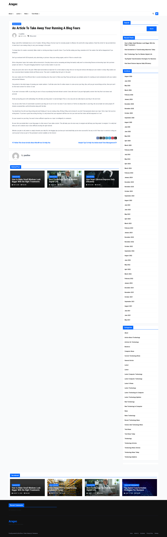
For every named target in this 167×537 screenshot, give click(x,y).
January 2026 (129, 99)
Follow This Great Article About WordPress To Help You (32, 143)
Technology (128, 438)
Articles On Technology (132, 342)
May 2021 (127, 320)
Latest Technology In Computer (134, 392)
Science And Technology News (134, 425)
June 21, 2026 (54, 493)
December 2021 (129, 288)
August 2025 (128, 122)
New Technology (130, 402)
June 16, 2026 (129, 493)
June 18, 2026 (92, 493)
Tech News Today (130, 434)
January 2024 (129, 177)
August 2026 (128, 76)
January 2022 (129, 283)
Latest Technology (130, 388)
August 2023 (128, 200)
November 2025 (129, 108)
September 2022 (129, 251)
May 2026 (127, 85)
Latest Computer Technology (133, 374)
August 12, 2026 (18, 493)
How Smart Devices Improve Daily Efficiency (100, 180)
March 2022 (128, 274)
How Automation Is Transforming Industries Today (140, 49)
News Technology (130, 415)
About (11, 13)
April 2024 (128, 164)
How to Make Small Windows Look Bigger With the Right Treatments (26, 180)
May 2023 (127, 214)
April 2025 (128, 141)
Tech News (35, 13)
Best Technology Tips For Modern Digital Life (63, 180)
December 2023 (129, 182)
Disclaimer (142, 533)
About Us (136, 533)
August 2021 (128, 306)
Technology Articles (131, 443)
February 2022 (129, 278)
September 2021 (129, 301)
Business (127, 347)
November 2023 (129, 186)
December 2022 (129, 237)
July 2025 (127, 127)
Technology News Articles (132, 448)
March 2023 (128, 223)
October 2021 (129, 297)
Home (131, 533)
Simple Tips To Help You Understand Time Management (96, 143)
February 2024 (129, 173)
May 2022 (127, 265)
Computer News (129, 351)
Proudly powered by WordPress (16, 533)
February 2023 (129, 228)
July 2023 (127, 205)
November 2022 (129, 242)
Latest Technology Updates (133, 397)
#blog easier (33, 36)
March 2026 (128, 90)
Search (126, 23)
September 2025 (129, 118)
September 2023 (129, 196)
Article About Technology (132, 337)
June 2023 (128, 209)
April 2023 (128, 219)
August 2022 (128, 255)
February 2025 (129, 150)
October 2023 (129, 191)
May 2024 (127, 159)
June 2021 (128, 315)
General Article (17, 24)
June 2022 (128, 260)
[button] (153, 13)
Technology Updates (131, 457)
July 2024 (127, 154)
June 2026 (128, 81)
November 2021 (129, 292)
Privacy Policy (150, 533)
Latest (18, 13)
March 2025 (128, 145)
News (26, 13)
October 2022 (129, 246)
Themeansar (35, 533)
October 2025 (129, 113)
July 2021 (127, 311)
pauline (22, 34)
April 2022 (128, 269)
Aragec (13, 4)
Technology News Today (132, 452)
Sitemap (156, 533)
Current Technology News (132, 356)
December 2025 (129, 104)
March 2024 (128, 168)
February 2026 (129, 95)
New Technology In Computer (133, 406)
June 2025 (128, 131)
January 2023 (129, 232)
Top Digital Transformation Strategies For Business (140, 59)
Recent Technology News (132, 420)
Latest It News (129, 383)
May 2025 (127, 136)
